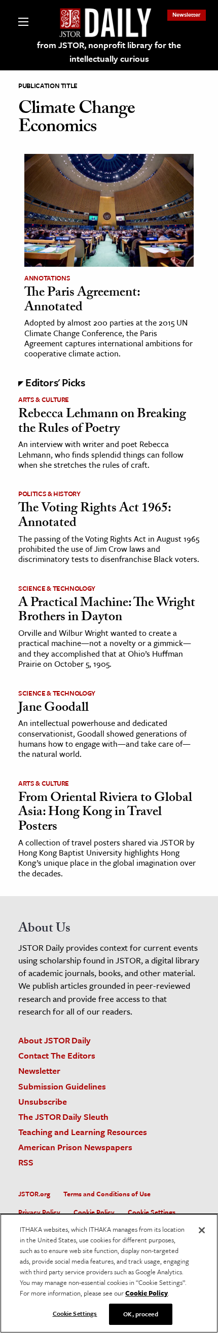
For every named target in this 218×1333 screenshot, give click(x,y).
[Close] (202, 1230)
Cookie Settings (151, 1212)
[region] (109, 1273)
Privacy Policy (39, 1212)
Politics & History (49, 494)
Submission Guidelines (62, 1086)
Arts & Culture (43, 399)
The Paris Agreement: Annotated (82, 300)
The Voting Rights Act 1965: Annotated (94, 516)
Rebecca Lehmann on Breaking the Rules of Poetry (102, 422)
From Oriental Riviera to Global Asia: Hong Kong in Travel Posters (105, 813)
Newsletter (186, 14)
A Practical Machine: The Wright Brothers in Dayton (106, 611)
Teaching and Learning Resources (82, 1131)
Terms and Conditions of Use (107, 1194)
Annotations (47, 278)
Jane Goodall (53, 709)
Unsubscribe (42, 1101)
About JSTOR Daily (54, 1040)
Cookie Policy (94, 1212)
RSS (25, 1162)
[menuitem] (186, 14)
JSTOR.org (34, 1194)
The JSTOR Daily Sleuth (63, 1116)
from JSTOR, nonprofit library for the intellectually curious (109, 51)
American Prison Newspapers (75, 1147)
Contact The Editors (56, 1055)
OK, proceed (140, 1313)
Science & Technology (56, 588)
